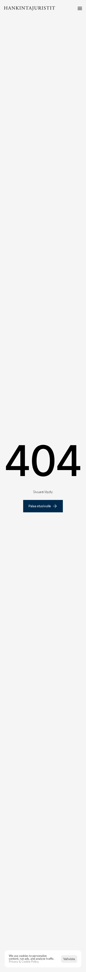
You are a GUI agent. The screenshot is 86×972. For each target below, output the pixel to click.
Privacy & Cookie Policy (23, 961)
